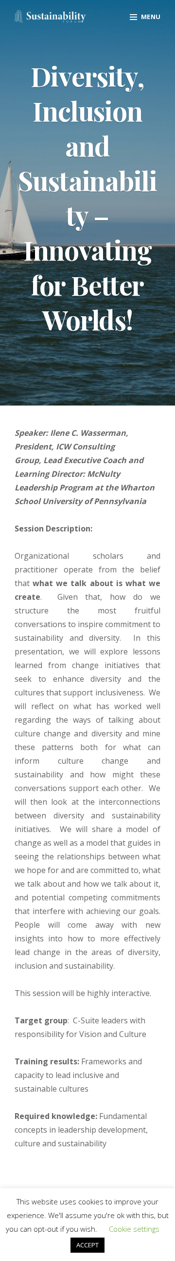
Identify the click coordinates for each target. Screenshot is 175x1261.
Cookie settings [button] (134, 1229)
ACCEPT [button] (87, 1245)
